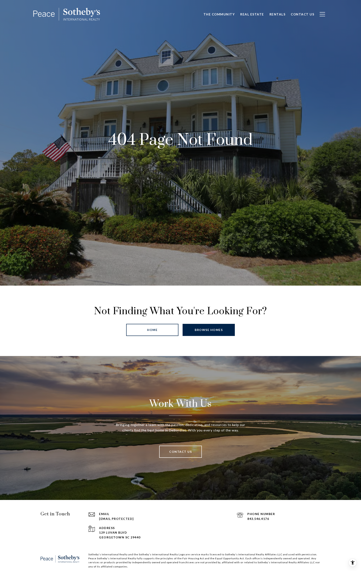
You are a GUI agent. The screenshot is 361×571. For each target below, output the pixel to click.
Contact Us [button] (180, 451)
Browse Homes (209, 330)
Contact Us (302, 14)
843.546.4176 (258, 518)
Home (152, 330)
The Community (219, 14)
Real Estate (252, 14)
